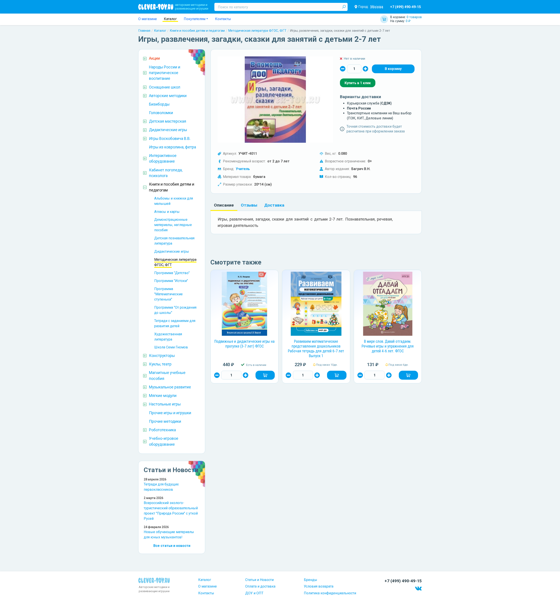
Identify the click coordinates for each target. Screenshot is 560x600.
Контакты (223, 19)
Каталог (170, 19)
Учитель (243, 169)
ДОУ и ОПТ (254, 593)
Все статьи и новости (171, 546)
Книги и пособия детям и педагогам (197, 31)
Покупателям (194, 19)
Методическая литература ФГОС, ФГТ (257, 31)
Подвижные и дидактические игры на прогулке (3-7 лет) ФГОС (244, 343)
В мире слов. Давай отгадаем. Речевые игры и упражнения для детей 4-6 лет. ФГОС (388, 346)
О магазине (147, 19)
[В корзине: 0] (393, 68)
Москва (376, 7)
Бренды (310, 580)
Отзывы (249, 205)
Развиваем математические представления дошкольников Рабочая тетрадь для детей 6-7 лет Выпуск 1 (316, 348)
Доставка (274, 205)
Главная (144, 31)
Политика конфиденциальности (330, 593)
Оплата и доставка (260, 586)
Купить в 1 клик (358, 83)
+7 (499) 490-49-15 (405, 7)
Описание (224, 205)
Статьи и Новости (259, 580)
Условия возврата (318, 586)
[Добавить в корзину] (265, 375)
